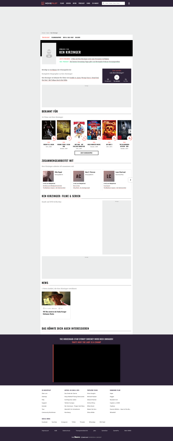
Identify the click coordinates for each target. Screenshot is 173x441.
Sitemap (44, 396)
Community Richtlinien (49, 412)
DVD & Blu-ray (68, 37)
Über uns (44, 393)
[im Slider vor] (130, 131)
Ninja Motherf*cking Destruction (74, 396)
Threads (82, 422)
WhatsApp (92, 422)
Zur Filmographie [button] (86, 153)
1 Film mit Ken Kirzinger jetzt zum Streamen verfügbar (90, 59)
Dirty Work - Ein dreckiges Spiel (81, 188)
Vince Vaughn (91, 393)
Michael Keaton (92, 396)
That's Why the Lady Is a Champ (86, 342)
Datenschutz (66, 430)
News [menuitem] (74, 3)
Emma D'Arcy (91, 403)
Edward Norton (91, 400)
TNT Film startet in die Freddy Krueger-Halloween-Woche (55, 313)
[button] (108, 80)
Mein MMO (127, 430)
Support (44, 403)
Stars (47, 33)
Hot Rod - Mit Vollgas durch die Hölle (54, 80)
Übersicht (46, 37)
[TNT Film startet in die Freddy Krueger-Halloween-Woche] (56, 298)
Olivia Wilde (90, 412)
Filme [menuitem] (62, 3)
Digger (112, 396)
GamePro (116, 430)
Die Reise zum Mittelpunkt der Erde (52, 186)
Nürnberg (68, 412)
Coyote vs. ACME (115, 403)
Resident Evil (114, 400)
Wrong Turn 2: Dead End (90, 78)
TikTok (74, 422)
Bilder (77, 37)
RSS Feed (102, 422)
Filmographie (56, 37)
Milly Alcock (90, 406)
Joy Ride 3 (109, 144)
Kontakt (44, 406)
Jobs (94, 430)
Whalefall (113, 412)
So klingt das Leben (70, 400)
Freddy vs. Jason (75, 78)
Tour (43, 409)
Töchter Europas (69, 403)
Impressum (45, 430)
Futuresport (107, 186)
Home (43, 33)
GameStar (105, 430)
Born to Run (76, 186)
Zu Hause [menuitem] (95, 3)
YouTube (54, 422)
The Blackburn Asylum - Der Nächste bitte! (124, 145)
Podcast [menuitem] (82, 3)
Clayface (112, 406)
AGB (55, 430)
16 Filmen (53, 70)
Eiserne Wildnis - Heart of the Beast (120, 409)
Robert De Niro (91, 409)
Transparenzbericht (82, 430)
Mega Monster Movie (94, 144)
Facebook (44, 422)
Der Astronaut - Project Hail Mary (74, 406)
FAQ (43, 400)
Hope (111, 393)
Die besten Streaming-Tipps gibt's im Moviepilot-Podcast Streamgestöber (95, 62)
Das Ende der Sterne (71, 393)
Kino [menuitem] (88, 3)
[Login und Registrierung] (129, 3)
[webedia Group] (86, 437)
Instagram (64, 422)
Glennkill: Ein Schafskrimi (72, 409)
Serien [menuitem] (68, 3)
